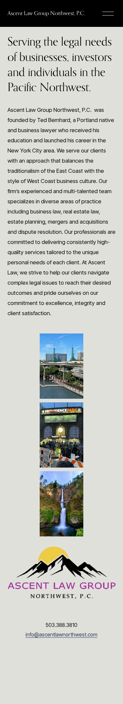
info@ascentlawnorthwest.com (61, 635)
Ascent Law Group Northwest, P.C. (46, 13)
